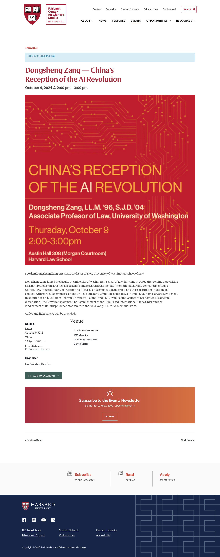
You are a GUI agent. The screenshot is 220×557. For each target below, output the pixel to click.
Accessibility (103, 535)
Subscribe (83, 474)
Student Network (69, 530)
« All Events (31, 48)
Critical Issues (67, 535)
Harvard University (38, 506)
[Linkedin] (53, 520)
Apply (165, 474)
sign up (110, 416)
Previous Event (34, 440)
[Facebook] (24, 520)
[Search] (194, 9)
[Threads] (34, 520)
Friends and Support (33, 535)
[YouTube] (43, 520)
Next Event (187, 440)
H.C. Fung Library (31, 530)
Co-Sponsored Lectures (37, 349)
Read (130, 474)
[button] (91, 20)
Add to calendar (44, 375)
